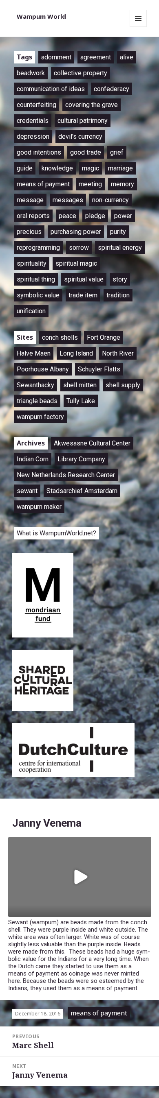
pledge (95, 216)
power (123, 216)
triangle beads (37, 401)
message (30, 200)
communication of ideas (51, 89)
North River (118, 353)
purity (118, 232)
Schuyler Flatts (99, 369)
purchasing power (76, 232)
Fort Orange (103, 337)
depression (33, 136)
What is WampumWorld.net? (56, 533)
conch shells (60, 337)
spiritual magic (76, 263)
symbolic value (38, 295)
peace (67, 216)
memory (122, 184)
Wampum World (41, 16)
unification (31, 311)
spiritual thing (36, 279)
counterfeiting (36, 105)
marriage (120, 168)
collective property (80, 73)
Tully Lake (80, 401)
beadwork (31, 73)
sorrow (79, 247)
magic (90, 168)
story (120, 279)
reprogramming (38, 247)
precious (29, 232)
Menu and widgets (138, 26)
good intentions (39, 152)
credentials (33, 120)
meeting (90, 184)
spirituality (31, 263)
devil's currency (80, 136)
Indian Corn (33, 459)
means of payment (43, 184)
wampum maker (39, 507)
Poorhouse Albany (43, 369)
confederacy (111, 89)
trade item (82, 295)
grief (117, 152)
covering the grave (91, 105)
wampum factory (40, 417)
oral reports (33, 216)
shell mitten (80, 385)
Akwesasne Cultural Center (92, 443)
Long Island (76, 353)
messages (68, 200)
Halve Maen (34, 353)
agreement (95, 57)
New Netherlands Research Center (66, 475)
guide (25, 168)
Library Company (81, 459)
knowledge (57, 168)
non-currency (110, 200)
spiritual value (84, 279)
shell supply (123, 385)
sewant (27, 491)
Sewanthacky (35, 385)
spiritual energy (120, 247)
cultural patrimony (82, 120)
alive (126, 57)
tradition (118, 295)
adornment (56, 57)
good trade (85, 152)
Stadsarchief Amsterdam (81, 491)
